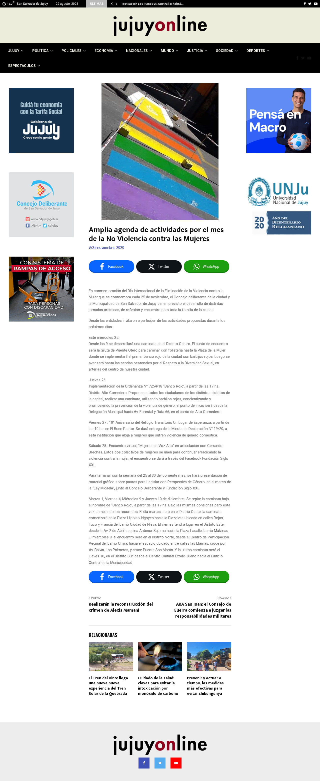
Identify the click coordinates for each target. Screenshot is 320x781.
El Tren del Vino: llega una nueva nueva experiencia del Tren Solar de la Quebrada (108, 686)
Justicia (195, 51)
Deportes (255, 51)
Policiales (72, 51)
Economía (103, 51)
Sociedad (225, 51)
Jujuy (13, 51)
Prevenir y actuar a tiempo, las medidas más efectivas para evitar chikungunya (205, 686)
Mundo (167, 51)
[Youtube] (310, 58)
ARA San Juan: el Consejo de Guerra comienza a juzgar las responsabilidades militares (202, 610)
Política (40, 51)
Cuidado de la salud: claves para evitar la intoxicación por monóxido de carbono (158, 686)
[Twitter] (304, 58)
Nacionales (137, 51)
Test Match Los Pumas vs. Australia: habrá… (152, 3)
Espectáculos (22, 66)
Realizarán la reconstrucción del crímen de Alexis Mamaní (121, 607)
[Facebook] (298, 58)
